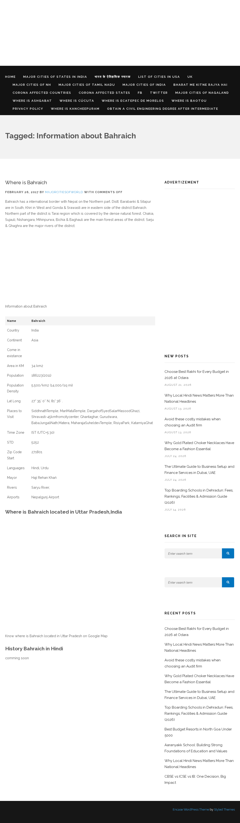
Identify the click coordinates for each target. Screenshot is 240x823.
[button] (228, 553)
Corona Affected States (104, 92)
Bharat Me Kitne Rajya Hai (200, 84)
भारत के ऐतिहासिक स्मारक (113, 76)
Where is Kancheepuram (75, 108)
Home (10, 76)
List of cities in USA (159, 76)
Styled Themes (224, 809)
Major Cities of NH (32, 84)
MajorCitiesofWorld (64, 192)
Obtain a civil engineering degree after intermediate (162, 108)
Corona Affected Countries (42, 92)
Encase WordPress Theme (191, 809)
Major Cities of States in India (55, 76)
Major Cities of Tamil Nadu (87, 84)
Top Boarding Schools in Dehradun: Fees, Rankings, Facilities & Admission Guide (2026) (199, 496)
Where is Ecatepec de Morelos (133, 100)
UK (190, 76)
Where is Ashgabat (32, 100)
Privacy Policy (28, 108)
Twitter (159, 92)
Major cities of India (144, 84)
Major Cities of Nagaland (202, 92)
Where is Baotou (189, 100)
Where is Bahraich (26, 182)
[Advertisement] (120, 33)
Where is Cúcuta (77, 100)
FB (140, 92)
